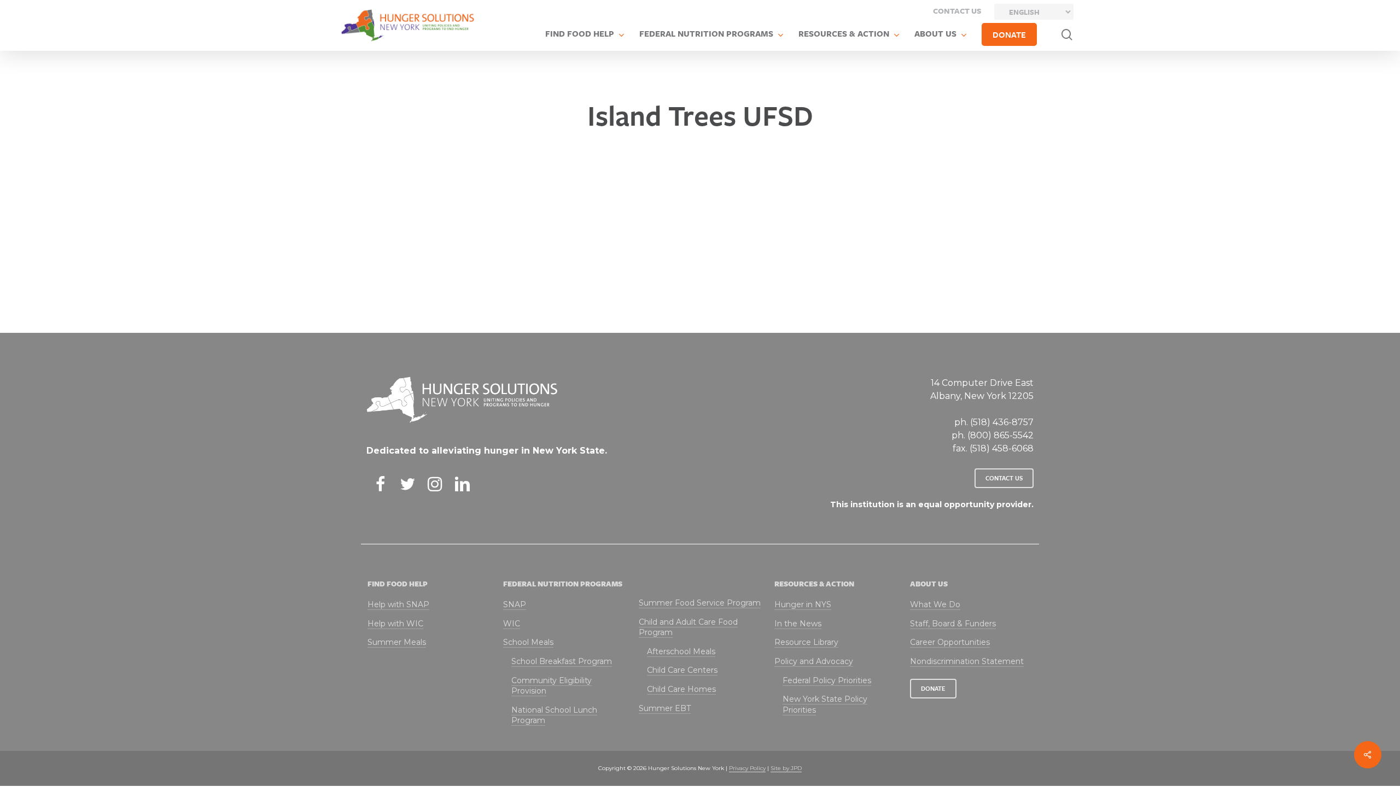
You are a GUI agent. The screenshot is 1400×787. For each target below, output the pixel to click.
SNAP (514, 604)
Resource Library (806, 642)
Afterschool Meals (681, 651)
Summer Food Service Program (700, 603)
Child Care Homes (681, 689)
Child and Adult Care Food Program (688, 627)
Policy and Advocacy (813, 661)
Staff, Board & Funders (953, 624)
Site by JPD (786, 768)
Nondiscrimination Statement (967, 661)
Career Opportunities (950, 642)
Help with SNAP (398, 604)
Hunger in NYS (802, 604)
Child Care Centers (682, 670)
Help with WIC (395, 624)
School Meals (528, 642)
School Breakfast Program (561, 661)
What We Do (935, 604)
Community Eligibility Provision (551, 686)
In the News (797, 624)
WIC (511, 624)
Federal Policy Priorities (827, 680)
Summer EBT (665, 708)
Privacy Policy (747, 768)
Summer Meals (397, 642)
